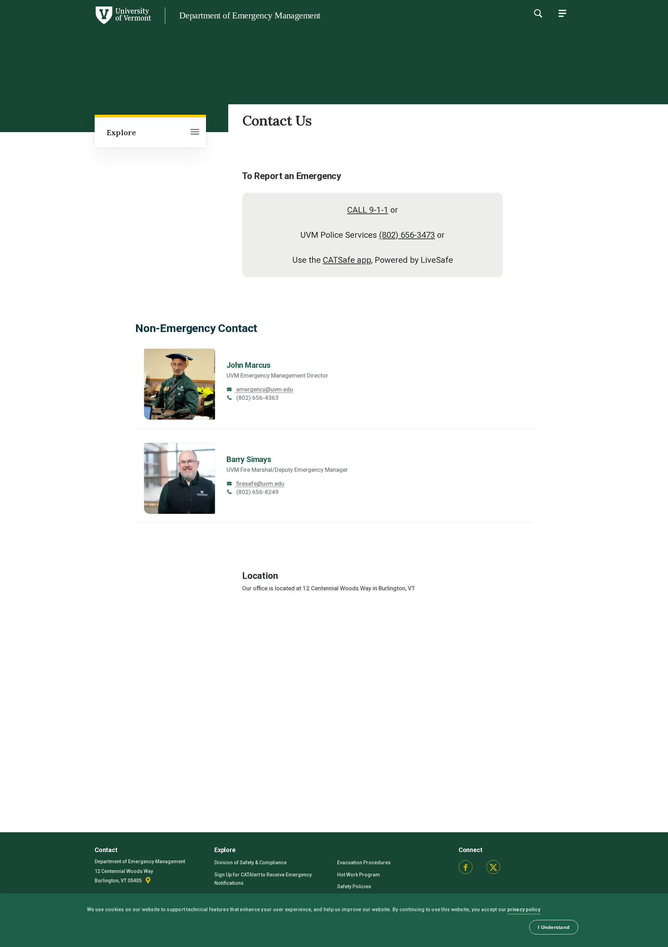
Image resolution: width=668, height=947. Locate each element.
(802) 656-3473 (407, 235)
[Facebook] (465, 867)
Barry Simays (248, 459)
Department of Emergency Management (249, 15)
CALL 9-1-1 (367, 210)
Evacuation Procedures (364, 862)
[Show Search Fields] (538, 13)
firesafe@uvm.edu (259, 483)
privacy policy (523, 909)
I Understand (554, 927)
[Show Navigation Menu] (562, 13)
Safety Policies (354, 886)
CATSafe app (347, 260)
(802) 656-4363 (257, 397)
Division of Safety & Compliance (250, 862)
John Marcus (248, 365)
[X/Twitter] (493, 867)
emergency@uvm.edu (264, 389)
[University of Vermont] (75, 24)
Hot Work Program (358, 874)
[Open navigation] (194, 132)
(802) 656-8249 (257, 491)
